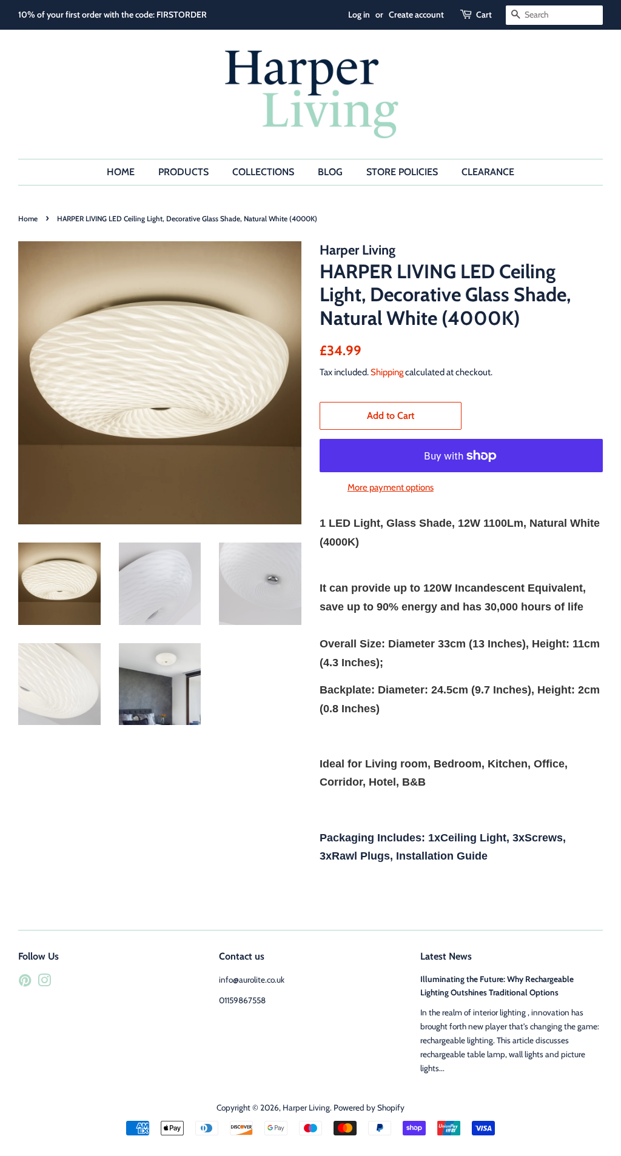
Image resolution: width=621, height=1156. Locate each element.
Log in (359, 14)
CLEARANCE (488, 172)
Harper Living (306, 1107)
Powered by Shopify (369, 1107)
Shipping (387, 372)
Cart (484, 14)
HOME (121, 172)
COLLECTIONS (263, 172)
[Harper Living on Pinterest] (25, 982)
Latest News (446, 956)
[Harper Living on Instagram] (44, 982)
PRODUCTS (183, 172)
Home (28, 218)
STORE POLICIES (402, 172)
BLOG (330, 172)
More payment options (390, 487)
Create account (416, 14)
